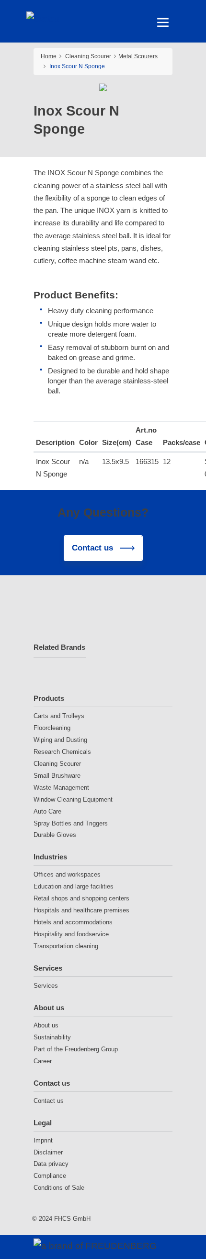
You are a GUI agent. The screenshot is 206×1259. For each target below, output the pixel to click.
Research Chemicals (62, 751)
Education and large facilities (74, 886)
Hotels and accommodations (73, 922)
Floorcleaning (52, 727)
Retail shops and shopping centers (81, 898)
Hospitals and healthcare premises (81, 910)
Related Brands (59, 647)
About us (49, 1008)
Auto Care (47, 811)
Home (49, 56)
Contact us (52, 1083)
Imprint (43, 1140)
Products (49, 698)
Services (48, 968)
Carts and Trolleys (59, 715)
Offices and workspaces (67, 874)
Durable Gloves (55, 834)
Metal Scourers (138, 56)
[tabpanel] (103, 87)
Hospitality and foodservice (71, 934)
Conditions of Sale (59, 1187)
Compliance (50, 1175)
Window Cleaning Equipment (73, 799)
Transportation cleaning (66, 946)
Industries (50, 857)
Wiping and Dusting (60, 739)
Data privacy (51, 1163)
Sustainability (52, 1037)
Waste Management (61, 787)
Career (43, 1061)
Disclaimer (48, 1152)
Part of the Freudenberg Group (76, 1049)
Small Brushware (57, 775)
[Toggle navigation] (162, 22)
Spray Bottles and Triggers (71, 823)
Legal (43, 1123)
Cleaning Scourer (57, 763)
